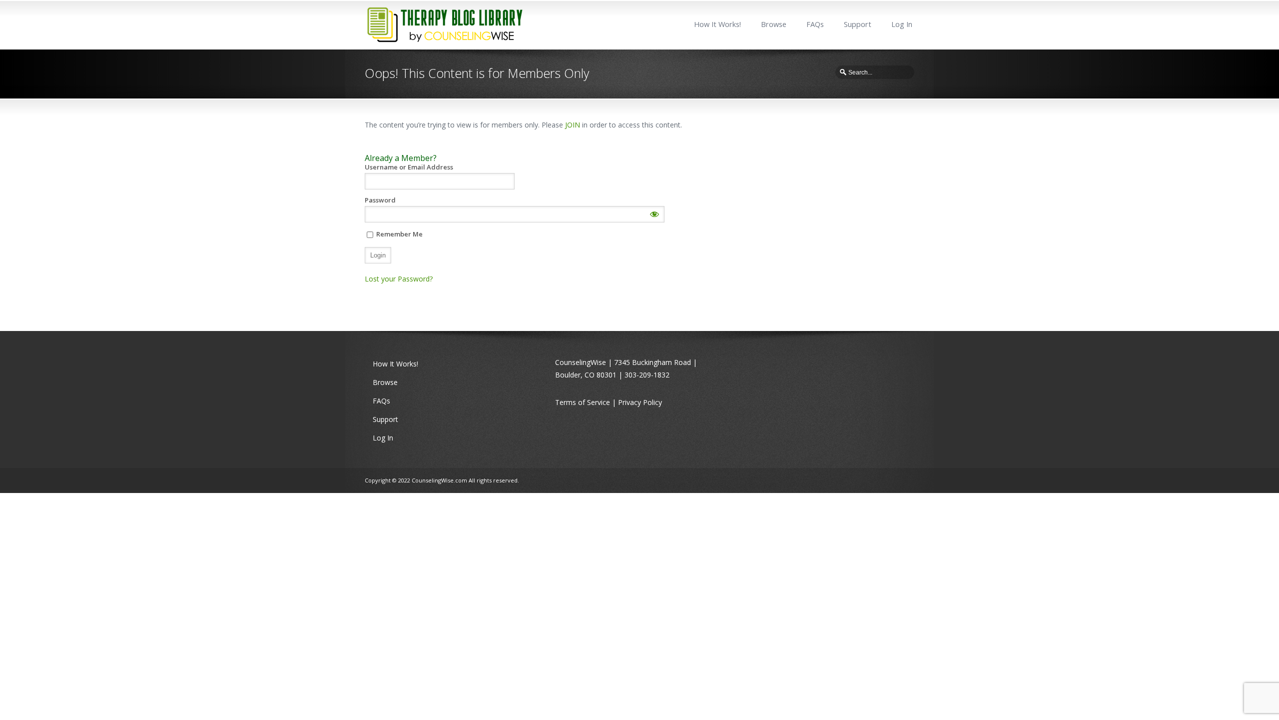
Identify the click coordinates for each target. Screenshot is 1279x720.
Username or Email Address (409, 167)
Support (857, 24)
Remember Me (399, 234)
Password (380, 200)
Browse (773, 24)
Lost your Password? (399, 279)
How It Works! (717, 24)
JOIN (572, 125)
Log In (901, 24)
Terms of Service (582, 402)
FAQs (815, 24)
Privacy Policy (640, 402)
